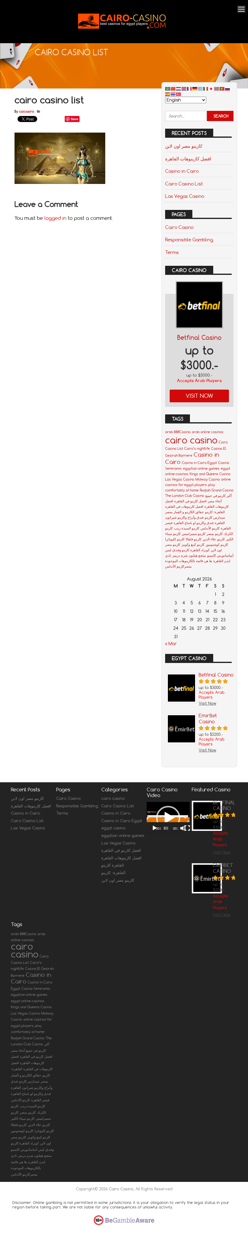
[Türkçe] (178, 94)
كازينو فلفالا (193, 539)
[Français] (189, 88)
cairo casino (191, 440)
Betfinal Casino (199, 337)
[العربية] (168, 88)
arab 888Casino (178, 432)
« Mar (171, 643)
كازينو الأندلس (210, 528)
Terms (172, 252)
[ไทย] (173, 94)
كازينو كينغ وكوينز (192, 544)
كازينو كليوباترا (174, 539)
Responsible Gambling (189, 239)
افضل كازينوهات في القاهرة (184, 506)
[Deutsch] (195, 88)
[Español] (168, 94)
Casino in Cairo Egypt (199, 463)
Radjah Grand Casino (216, 490)
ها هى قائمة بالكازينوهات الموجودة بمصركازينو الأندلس (26, 1168)
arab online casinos (208, 432)
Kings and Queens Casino (210, 474)
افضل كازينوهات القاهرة (188, 159)
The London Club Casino (184, 496)
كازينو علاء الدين (214, 539)
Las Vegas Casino (184, 196)
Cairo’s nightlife (197, 448)
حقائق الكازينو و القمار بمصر (184, 512)
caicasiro (26, 111)
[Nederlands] (178, 88)
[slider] (166, 828)
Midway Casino (207, 479)
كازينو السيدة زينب (186, 528)
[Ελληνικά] (200, 88)
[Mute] (183, 828)
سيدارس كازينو (215, 517)
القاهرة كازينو (112, 865)
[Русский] (227, 88)
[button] (168, 818)
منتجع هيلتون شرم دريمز (189, 555)
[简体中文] (173, 88)
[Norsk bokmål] (217, 88)
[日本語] (211, 88)
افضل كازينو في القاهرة (190, 501)
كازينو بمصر (215, 534)
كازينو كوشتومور (217, 544)
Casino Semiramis (35, 988)
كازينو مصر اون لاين (183, 146)
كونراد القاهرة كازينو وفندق (191, 550)
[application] (168, 818)
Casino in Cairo (182, 171)
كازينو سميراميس (193, 534)
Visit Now (199, 395)
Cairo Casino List (184, 184)
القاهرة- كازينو (215, 512)
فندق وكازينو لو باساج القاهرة (194, 523)
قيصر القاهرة (40, 1100)
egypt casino (113, 827)
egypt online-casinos (27, 1001)
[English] (184, 88)
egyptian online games (201, 468)
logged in (55, 218)
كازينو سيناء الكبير (22, 1118)
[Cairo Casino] (122, 35)
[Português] (222, 88)
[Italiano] (206, 88)
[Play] (155, 828)
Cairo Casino (179, 227)
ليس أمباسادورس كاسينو (27, 1149)
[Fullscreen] (187, 828)
